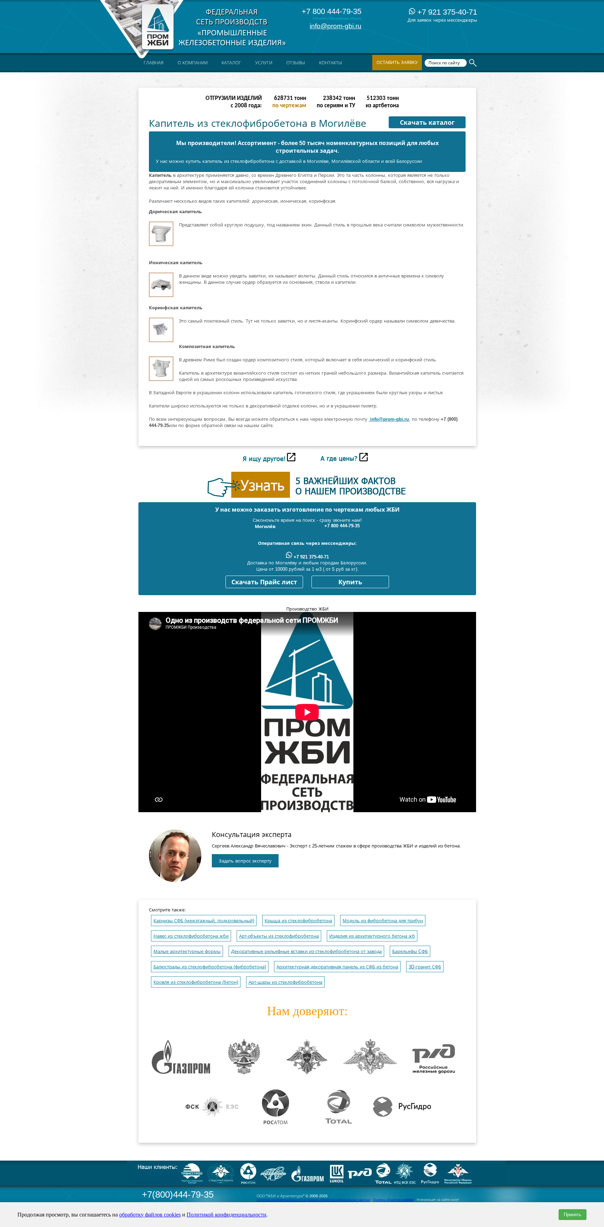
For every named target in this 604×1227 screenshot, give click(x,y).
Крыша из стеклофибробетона (298, 920)
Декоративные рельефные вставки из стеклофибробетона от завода (306, 951)
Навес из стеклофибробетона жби (191, 936)
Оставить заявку (397, 62)
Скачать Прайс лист (264, 582)
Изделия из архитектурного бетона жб (372, 936)
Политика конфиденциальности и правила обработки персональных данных (314, 1199)
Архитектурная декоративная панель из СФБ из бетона (337, 966)
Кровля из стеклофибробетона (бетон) (195, 982)
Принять (572, 1214)
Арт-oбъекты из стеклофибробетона (279, 936)
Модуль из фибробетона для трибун (383, 920)
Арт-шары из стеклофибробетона (285, 982)
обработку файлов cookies (150, 1215)
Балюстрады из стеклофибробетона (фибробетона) (209, 966)
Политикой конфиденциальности (226, 1215)
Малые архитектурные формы (187, 951)
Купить (350, 582)
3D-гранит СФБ (425, 966)
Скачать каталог (427, 122)
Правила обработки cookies (393, 1199)
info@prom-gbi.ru (335, 26)
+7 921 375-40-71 (446, 12)
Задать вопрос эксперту (245, 861)
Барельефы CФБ (410, 951)
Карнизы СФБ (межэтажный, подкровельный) (203, 920)
